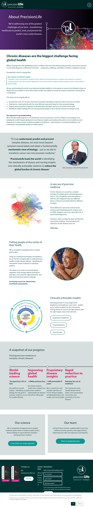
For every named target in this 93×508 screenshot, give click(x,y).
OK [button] (73, 503)
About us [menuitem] (40, 473)
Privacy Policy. (78, 495)
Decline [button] (79, 503)
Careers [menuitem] (40, 480)
